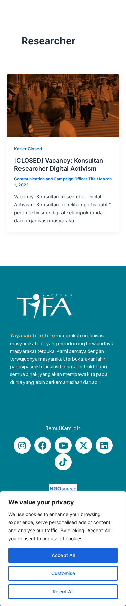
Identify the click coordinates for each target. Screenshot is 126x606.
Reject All (63, 591)
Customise (63, 573)
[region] (63, 548)
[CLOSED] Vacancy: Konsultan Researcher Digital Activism (58, 164)
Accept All (63, 555)
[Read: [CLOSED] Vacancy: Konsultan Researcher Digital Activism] (63, 105)
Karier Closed (28, 148)
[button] (108, 17)
